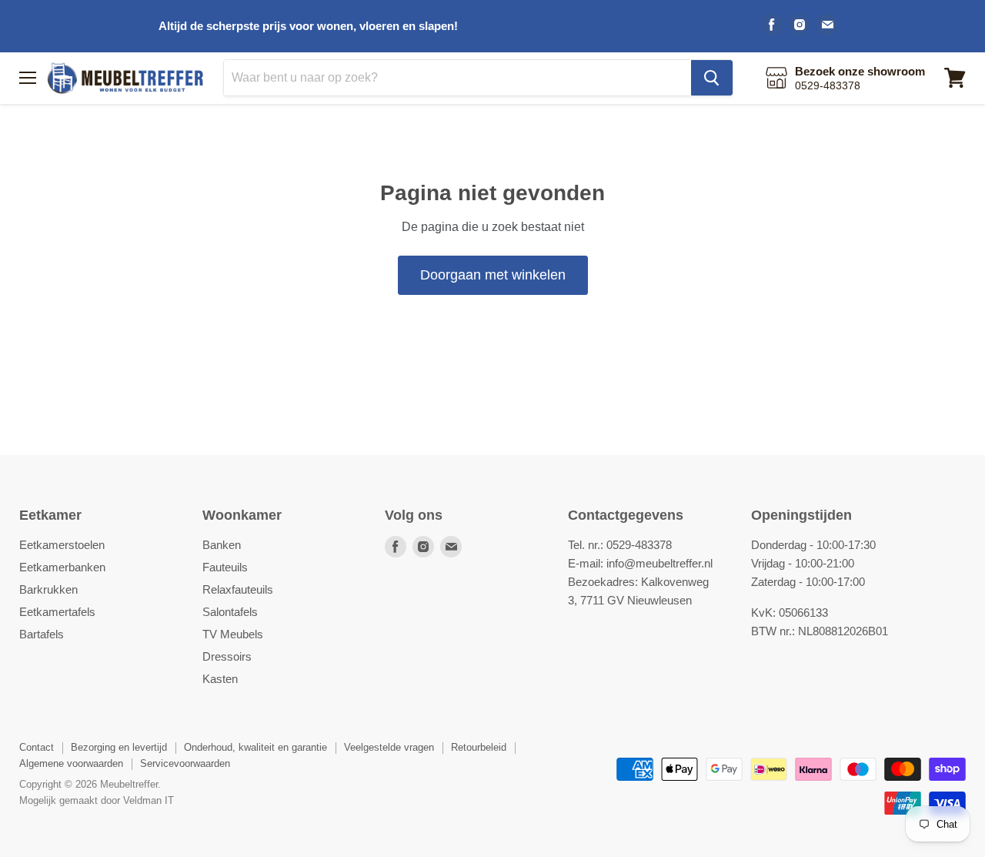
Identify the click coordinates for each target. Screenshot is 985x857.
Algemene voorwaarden (71, 763)
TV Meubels (232, 634)
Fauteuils (225, 567)
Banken (221, 544)
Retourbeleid (478, 747)
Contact (36, 747)
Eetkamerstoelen (62, 544)
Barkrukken (48, 589)
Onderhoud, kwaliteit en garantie (255, 747)
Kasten (220, 678)
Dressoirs (227, 656)
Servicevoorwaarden (185, 763)
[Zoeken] (712, 77)
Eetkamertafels (57, 611)
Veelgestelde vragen (389, 747)
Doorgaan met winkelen (493, 275)
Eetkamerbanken (62, 567)
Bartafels (41, 634)
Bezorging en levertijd (119, 747)
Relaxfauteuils (237, 589)
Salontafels (230, 611)
